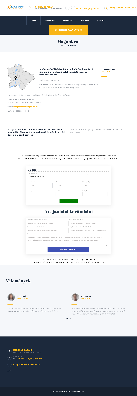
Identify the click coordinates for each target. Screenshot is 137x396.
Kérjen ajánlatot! (70, 30)
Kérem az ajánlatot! (68, 249)
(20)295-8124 (80, 8)
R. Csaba (86, 296)
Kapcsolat (101, 20)
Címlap (33, 20)
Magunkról (67, 20)
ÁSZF (9, 371)
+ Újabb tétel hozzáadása (68, 201)
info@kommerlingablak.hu (25, 107)
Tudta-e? (85, 20)
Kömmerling (49, 20)
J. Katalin (22, 296)
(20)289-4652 (94, 8)
